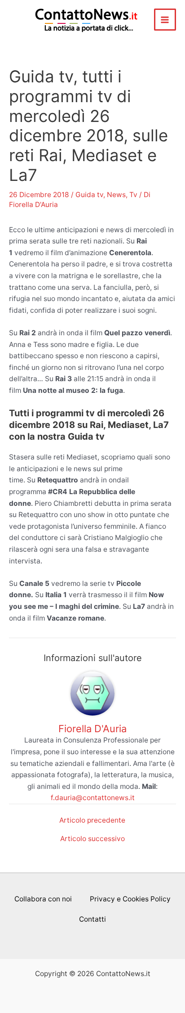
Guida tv (89, 194)
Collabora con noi (43, 899)
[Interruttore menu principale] (165, 20)
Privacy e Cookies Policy (130, 899)
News (116, 194)
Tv (133, 194)
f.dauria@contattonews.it (93, 797)
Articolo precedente (92, 820)
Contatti (92, 919)
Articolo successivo (92, 838)
